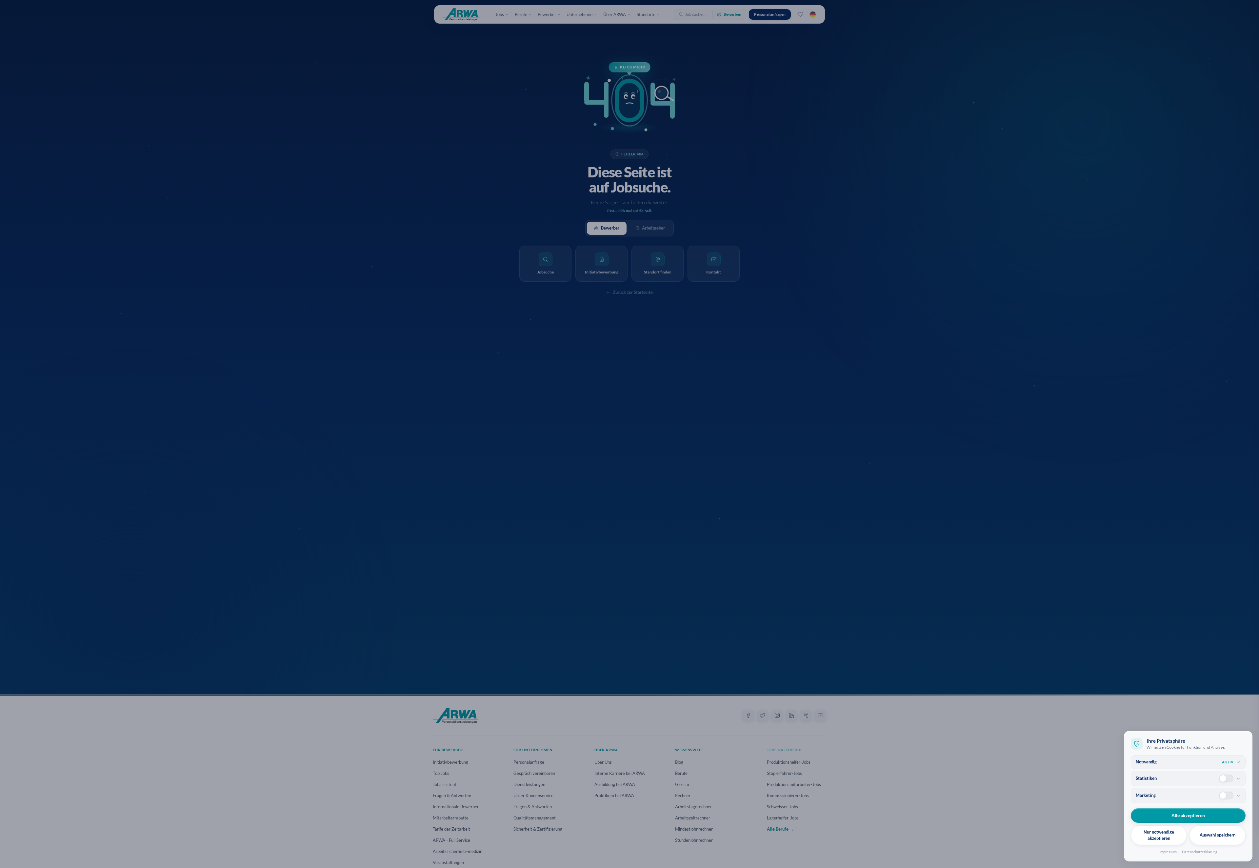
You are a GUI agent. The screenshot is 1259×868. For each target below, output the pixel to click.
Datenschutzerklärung (1199, 852)
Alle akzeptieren (1188, 815)
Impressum (1168, 852)
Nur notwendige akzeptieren (1159, 835)
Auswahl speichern (1217, 835)
